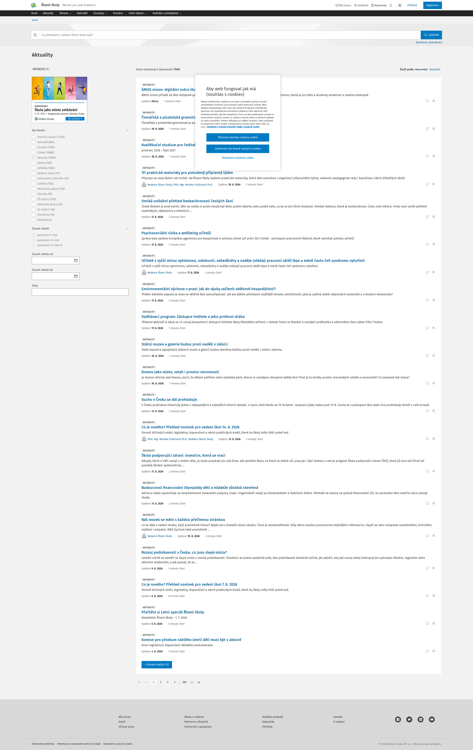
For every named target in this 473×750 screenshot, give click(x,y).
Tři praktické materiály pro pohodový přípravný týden (187, 172)
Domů (35, 20)
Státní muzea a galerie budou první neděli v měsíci (185, 344)
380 (184, 682)
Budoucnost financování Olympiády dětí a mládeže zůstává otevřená (200, 487)
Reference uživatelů (196, 721)
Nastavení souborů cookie (117, 743)
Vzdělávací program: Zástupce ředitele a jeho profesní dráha (193, 316)
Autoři (122, 721)
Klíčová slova (126, 726)
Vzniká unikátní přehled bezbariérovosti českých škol (187, 201)
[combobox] (236, 35)
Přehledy (267, 726)
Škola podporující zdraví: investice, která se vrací (183, 455)
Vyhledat (434, 34)
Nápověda (381, 5)
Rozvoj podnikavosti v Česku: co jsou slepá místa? (184, 552)
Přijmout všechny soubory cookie (238, 137)
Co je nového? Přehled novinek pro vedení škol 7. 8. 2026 (189, 584)
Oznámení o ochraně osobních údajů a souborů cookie (233, 127)
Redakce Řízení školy (159, 184)
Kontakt (338, 717)
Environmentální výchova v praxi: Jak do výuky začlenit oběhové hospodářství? (209, 289)
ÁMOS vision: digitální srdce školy (170, 89)
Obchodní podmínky (43, 743)
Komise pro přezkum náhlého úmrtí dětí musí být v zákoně (191, 639)
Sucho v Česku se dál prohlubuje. (170, 399)
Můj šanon (125, 717)
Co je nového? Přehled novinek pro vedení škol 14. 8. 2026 (190, 427)
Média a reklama (194, 717)
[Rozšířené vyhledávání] (35, 35)
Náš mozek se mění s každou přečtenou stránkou (183, 519)
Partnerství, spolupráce (198, 726)
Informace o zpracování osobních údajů (79, 743)
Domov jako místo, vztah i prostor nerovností (180, 372)
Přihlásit (412, 5)
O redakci (339, 721)
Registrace (432, 5)
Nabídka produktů (272, 717)
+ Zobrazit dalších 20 (157, 664)
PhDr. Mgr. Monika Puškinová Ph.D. (193, 184)
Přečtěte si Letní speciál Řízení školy (173, 612)
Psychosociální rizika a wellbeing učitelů (176, 233)
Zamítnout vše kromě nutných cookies (238, 148)
